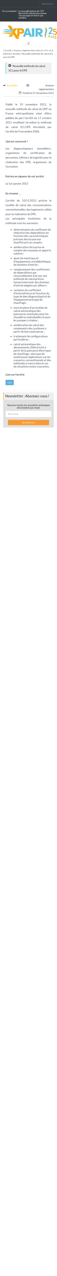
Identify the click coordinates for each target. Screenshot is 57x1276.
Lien (10, 382)
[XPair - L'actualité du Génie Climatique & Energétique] (30, 32)
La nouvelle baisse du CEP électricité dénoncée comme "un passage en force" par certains (32, 14)
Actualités (12, 85)
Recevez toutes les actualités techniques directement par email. (28, 406)
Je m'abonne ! (28, 422)
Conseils (7, 50)
